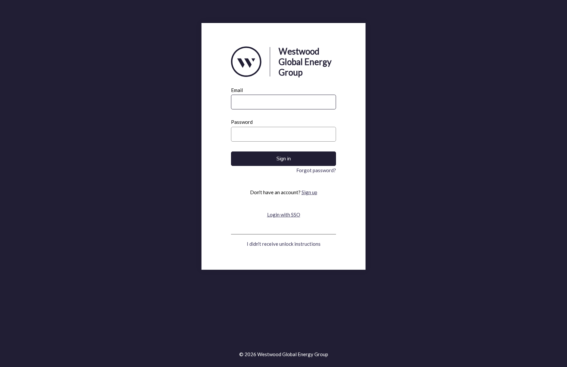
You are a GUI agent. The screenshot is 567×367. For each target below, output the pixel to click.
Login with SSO (283, 215)
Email (237, 90)
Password (242, 122)
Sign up (309, 192)
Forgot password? (316, 170)
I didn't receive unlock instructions (284, 244)
